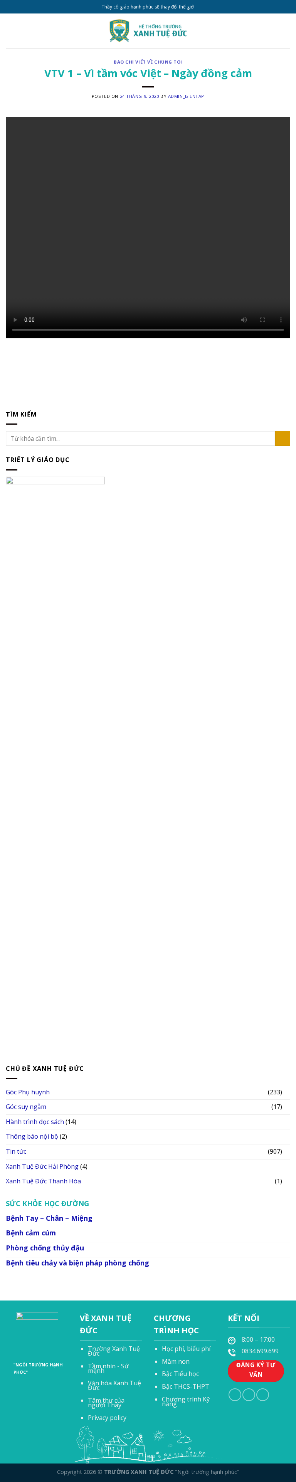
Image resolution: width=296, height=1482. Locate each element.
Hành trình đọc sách (35, 1121)
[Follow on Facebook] (235, 1394)
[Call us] (248, 1394)
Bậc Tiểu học (180, 1373)
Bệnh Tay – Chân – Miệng (49, 1217)
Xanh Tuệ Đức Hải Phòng (42, 1166)
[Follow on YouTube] (262, 1394)
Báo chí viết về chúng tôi (148, 62)
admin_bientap (186, 96)
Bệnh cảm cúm (31, 1232)
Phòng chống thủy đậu (45, 1247)
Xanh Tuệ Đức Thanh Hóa (43, 1181)
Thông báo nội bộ (32, 1136)
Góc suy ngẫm (26, 1106)
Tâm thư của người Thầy (106, 1402)
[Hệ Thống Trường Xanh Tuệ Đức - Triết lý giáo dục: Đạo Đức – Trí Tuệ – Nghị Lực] (148, 30)
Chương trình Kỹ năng (186, 1401)
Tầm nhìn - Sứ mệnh (108, 1368)
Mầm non (176, 1361)
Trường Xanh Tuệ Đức (114, 1351)
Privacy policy (107, 1417)
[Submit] (282, 438)
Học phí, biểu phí (186, 1348)
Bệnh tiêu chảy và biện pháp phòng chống (77, 1262)
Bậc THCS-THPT (185, 1386)
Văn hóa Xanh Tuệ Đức (114, 1385)
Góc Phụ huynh (28, 1091)
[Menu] (10, 30)
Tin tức (16, 1151)
